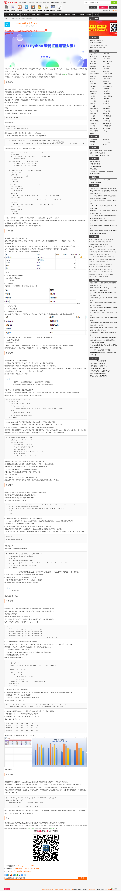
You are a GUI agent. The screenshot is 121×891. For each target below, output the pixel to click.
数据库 (55, 14)
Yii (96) (114, 251)
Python (18, 18)
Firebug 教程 (93, 86)
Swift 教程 (92, 118)
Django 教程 (107, 111)
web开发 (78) (92, 256)
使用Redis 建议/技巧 (95, 174)
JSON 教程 (107, 66)
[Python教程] (7, 8)
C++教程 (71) (110, 256)
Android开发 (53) (110, 264)
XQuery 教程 (107, 123)
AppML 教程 (93, 54)
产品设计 (89, 14)
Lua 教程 (106, 103)
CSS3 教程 (107, 91)
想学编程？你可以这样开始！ (98, 47)
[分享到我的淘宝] (22, 875)
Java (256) (107, 244)
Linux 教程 (93, 66)
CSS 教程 (106, 63)
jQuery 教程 (46, 2)
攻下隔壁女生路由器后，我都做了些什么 (101, 150)
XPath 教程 (93, 123)
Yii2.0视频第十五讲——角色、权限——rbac (102, 171)
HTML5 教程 (93, 56)
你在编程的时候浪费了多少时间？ (99, 45)
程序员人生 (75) (101, 256)
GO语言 (92, 133)
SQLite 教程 (93, 83)
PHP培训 (105, 276)
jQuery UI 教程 (108, 76)
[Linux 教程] (40, 8)
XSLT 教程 (107, 121)
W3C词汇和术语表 (95, 161)
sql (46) (91, 271)
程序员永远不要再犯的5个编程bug (99, 376)
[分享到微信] (17, 875)
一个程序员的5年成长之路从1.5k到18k (100, 371)
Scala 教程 (92, 116)
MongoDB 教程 (31, 2)
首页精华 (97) (107, 251)
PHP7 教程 (63, 2)
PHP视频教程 (56, 889)
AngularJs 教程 (94, 108)
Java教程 (24, 14)
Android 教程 (93, 91)
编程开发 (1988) (100, 242)
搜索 (114, 2)
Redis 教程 (107, 58)
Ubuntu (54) (102, 264)
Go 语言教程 (107, 116)
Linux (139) (109, 247)
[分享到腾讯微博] (14, 875)
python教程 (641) (93, 244)
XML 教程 (106, 71)
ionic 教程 (106, 98)
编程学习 (53, 828)
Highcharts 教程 (94, 111)
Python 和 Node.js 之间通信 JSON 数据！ (101, 350)
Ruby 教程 (106, 88)
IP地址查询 (107, 180)
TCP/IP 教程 (107, 128)
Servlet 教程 (93, 101)
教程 (18, 14)
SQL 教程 (92, 71)
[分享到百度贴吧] (19, 875)
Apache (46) (110, 269)
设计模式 (106, 68)
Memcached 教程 (94, 73)
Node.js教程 (107, 93)
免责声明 (44, 889)
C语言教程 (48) (102, 269)
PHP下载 (92, 144)
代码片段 (12, 14)
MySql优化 (107, 142)
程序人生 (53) (93, 266)
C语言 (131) (100, 249)
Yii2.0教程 (92, 142)
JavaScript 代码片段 (54, 2)
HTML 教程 (93, 63)
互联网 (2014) (109, 239)
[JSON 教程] (46, 8)
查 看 (82, 878)
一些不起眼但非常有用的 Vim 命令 (99, 366)
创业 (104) (112, 249)
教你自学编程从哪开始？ (96, 43)
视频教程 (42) (101, 274)
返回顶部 (7, 889)
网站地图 (49, 889)
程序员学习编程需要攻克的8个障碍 (99, 155)
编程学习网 (8, 18)
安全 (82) (107, 254)
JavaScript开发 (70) (94, 259)
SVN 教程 (92, 96)
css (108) (106, 249)
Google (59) (112, 259)
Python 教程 (107, 56)
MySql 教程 (93, 58)
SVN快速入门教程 (95, 164)
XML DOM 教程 (94, 121)
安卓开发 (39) (98, 276)
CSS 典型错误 (93, 169)
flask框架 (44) (93, 274)
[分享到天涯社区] (25, 875)
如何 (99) (100, 251)
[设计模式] (60, 8)
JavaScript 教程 (108, 61)
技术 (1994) (92, 242)
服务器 (61, 14)
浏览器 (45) (97, 271)
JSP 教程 (106, 101)
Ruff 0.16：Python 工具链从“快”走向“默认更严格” (103, 188)
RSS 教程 (92, 103)
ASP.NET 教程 (108, 86)
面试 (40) (91, 276)
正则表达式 (39, 2)
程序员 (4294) (93, 239)
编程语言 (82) (100, 254)
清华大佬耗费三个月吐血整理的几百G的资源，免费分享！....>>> (25, 31)
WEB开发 (48, 14)
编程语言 (67, 14)
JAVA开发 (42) (109, 274)
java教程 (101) (93, 251)
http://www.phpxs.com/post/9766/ (25, 866)
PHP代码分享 (93, 139)
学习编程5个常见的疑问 (96, 40)
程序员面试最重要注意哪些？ (98, 373)
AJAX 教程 (93, 93)
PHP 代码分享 (22, 2)
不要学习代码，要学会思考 (97, 363)
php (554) (101, 244)
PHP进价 (106, 139)
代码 (105, 144)
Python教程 (32, 14)
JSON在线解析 (94, 180)
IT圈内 (95, 14)
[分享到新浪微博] (11, 875)
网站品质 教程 (94, 131)
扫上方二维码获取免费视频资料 (21, 871)
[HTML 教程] (20, 8)
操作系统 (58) (104, 261)
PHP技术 (40, 14)
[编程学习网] (10, 3)
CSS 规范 (92, 98)
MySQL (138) (92, 249)
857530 (115, 10)
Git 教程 (92, 81)
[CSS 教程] (26, 8)
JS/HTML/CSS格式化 (95, 182)
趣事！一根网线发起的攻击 (97, 153)
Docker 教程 (93, 113)
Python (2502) (101, 239)
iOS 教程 (106, 81)
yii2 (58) (97, 261)
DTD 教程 (106, 118)
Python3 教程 (107, 83)
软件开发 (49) (93, 269)
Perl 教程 (106, 113)
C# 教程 (92, 88)
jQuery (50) (100, 266)
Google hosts (107, 131)
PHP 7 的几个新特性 (95, 166)
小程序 (82, 14)
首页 (6, 14)
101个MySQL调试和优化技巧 (98, 361)
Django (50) (107, 266)
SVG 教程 (92, 126)
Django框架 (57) (93, 264)
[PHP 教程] (13, 8)
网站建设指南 (107, 126)
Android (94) (92, 254)
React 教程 (107, 108)
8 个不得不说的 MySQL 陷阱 (97, 368)
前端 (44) (109, 271)
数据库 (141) (101, 247)
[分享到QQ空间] (8, 875)
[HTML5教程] (33, 8)
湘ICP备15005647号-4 (66, 889)
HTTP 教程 (93, 68)
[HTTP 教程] (53, 8)
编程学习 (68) (104, 259)
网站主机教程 (93, 128)
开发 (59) (91, 261)
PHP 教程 (106, 54)
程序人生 (75, 14)
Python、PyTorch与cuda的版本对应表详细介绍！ (103, 337)
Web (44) (103, 271)
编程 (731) (108, 242)
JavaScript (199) (93, 247)
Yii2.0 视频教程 (108, 96)
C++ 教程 (92, 106)
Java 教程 (92, 78)
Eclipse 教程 (107, 106)
